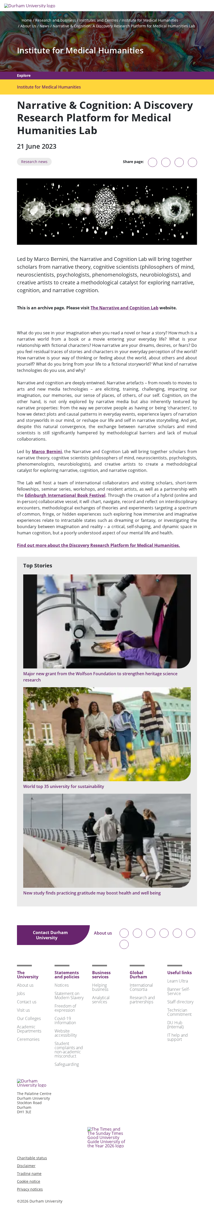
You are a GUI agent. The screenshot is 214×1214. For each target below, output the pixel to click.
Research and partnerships (142, 1000)
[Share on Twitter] (165, 162)
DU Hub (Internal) (175, 1025)
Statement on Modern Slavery (69, 995)
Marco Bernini (47, 451)
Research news (34, 161)
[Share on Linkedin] (192, 162)
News (44, 25)
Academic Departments (29, 1029)
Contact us (26, 1002)
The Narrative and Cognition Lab (124, 308)
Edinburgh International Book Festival (65, 495)
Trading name (29, 1173)
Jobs (21, 993)
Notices (62, 985)
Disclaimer (26, 1165)
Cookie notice (28, 1181)
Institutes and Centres (98, 20)
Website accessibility (66, 1033)
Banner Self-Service (178, 991)
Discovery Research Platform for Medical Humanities (98, 545)
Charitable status (32, 1157)
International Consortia (141, 987)
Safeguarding (67, 1064)
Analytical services (101, 1000)
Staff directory (180, 1002)
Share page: (133, 162)
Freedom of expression (65, 1008)
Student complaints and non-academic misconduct (69, 1050)
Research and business (55, 20)
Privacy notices (30, 1189)
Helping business (100, 987)
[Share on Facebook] (179, 162)
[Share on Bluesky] (152, 165)
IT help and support (177, 1037)
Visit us (23, 1010)
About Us (28, 25)
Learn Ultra (177, 981)
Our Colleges (29, 1018)
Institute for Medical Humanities (150, 20)
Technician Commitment (179, 1012)
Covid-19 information (65, 1020)
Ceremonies (28, 1039)
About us (103, 933)
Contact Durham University (50, 935)
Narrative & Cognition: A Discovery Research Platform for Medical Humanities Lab (124, 25)
